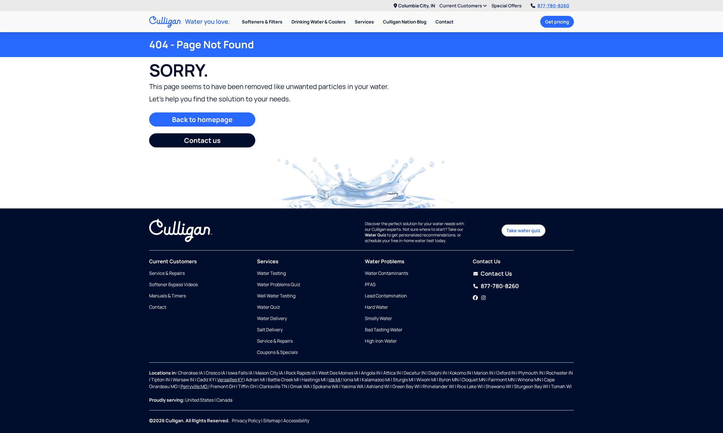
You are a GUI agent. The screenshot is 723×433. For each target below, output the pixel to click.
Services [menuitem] (364, 22)
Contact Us (496, 273)
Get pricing (557, 22)
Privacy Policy (246, 420)
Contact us (202, 140)
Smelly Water (378, 318)
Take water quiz (523, 230)
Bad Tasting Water (383, 330)
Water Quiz (268, 307)
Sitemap (271, 420)
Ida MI (334, 380)
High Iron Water (381, 341)
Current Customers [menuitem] (461, 6)
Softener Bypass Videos (173, 284)
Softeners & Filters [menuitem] (262, 22)
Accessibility (296, 420)
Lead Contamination (386, 296)
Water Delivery (272, 318)
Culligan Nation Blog (404, 22)
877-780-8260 (553, 6)
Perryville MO (194, 386)
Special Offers (506, 6)
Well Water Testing (276, 296)
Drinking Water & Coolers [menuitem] (318, 22)
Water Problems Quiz (278, 284)
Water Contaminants (386, 273)
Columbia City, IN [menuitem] (416, 6)
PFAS (370, 284)
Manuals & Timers (167, 296)
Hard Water (376, 307)
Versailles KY (230, 380)
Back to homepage (202, 119)
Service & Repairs (167, 273)
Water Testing (271, 273)
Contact (444, 22)
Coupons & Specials (277, 352)
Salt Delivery (270, 330)
